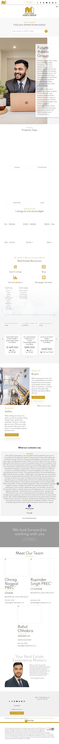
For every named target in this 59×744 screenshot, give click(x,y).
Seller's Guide (11, 434)
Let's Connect (16, 713)
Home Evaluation (13, 439)
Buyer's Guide (38, 397)
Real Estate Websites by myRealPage (45, 718)
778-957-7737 (9, 600)
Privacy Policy (32, 718)
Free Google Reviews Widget (30, 518)
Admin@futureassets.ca (27, 646)
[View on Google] (29, 506)
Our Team (29, 2)
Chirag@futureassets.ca (14, 602)
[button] (37, 2)
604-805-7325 (35, 600)
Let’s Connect (29, 539)
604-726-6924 (22, 643)
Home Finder (38, 401)
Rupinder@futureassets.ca (41, 602)
